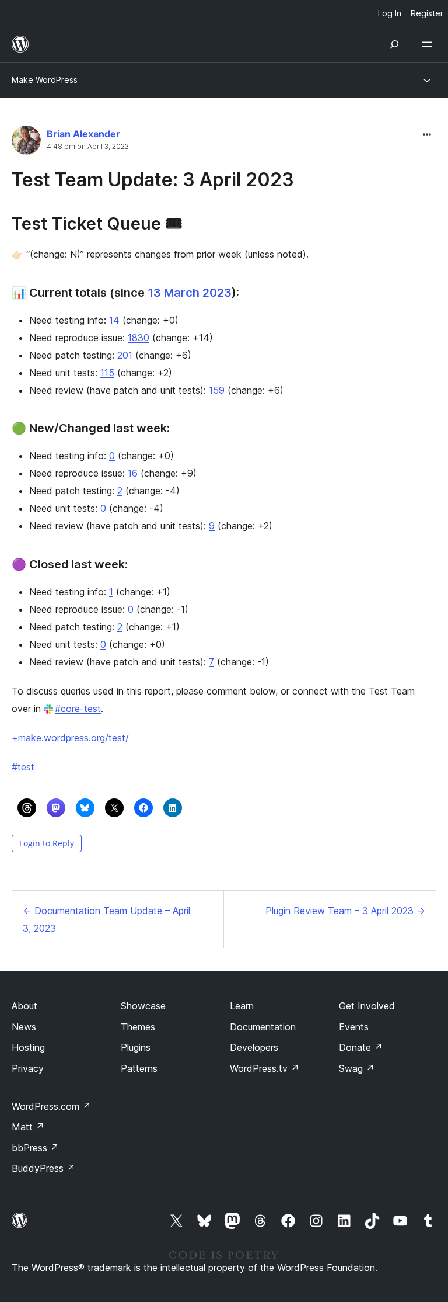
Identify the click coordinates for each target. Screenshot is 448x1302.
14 (114, 320)
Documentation (263, 1027)
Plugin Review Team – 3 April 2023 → (345, 910)
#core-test (78, 708)
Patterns (139, 1068)
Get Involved (367, 1006)
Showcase (143, 1006)
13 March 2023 (190, 293)
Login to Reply (46, 843)
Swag (356, 1068)
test (23, 767)
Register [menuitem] (427, 13)
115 (107, 373)
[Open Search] (394, 44)
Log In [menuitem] (389, 13)
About (24, 1006)
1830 (138, 337)
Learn (242, 1006)
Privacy (28, 1068)
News (24, 1027)
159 (217, 390)
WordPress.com (51, 1106)
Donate (361, 1047)
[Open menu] (429, 44)
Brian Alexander (83, 134)
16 (133, 473)
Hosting (28, 1047)
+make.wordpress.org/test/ (70, 738)
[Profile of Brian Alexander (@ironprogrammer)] (26, 143)
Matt (28, 1127)
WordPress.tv (264, 1068)
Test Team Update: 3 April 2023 (153, 179)
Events (354, 1027)
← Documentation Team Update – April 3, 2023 (106, 919)
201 (124, 355)
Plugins (135, 1047)
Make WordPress (45, 80)
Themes (138, 1027)
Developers (254, 1047)
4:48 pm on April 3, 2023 (88, 147)
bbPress (35, 1148)
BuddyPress (43, 1168)
